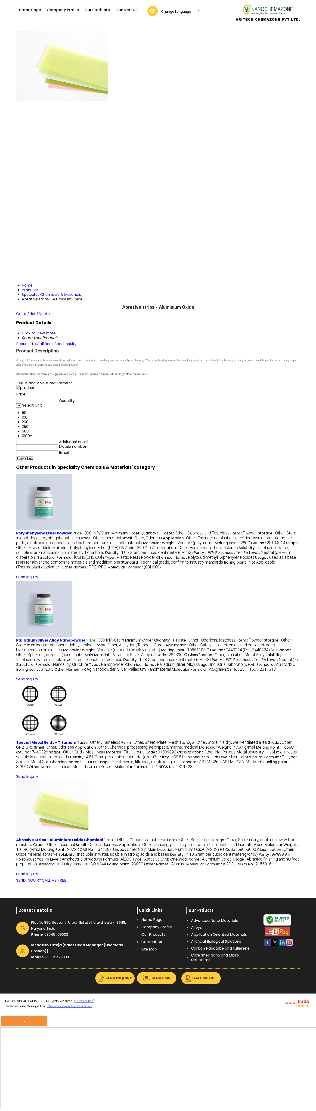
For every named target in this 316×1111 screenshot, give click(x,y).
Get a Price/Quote (33, 313)
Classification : (195, 547)
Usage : (226, 664)
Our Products (97, 9)
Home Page (30, 9)
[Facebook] (267, 945)
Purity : (204, 552)
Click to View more (39, 333)
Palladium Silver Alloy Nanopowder (50, 640)
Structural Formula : (70, 557)
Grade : (100, 538)
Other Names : (84, 567)
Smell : (142, 538)
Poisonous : (228, 552)
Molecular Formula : (134, 567)
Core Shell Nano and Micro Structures (215, 957)
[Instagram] (289, 945)
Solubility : (114, 854)
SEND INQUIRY (28, 880)
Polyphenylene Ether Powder (44, 533)
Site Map (149, 949)
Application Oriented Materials (219, 934)
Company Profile (63, 9)
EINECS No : (247, 669)
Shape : (72, 752)
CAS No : (268, 543)
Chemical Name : (205, 557)
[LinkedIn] (282, 945)
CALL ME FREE (54, 880)
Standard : (172, 562)
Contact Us (126, 9)
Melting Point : (232, 543)
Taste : (195, 533)
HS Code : (135, 547)
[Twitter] (275, 945)
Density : (149, 552)
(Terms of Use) (84, 1001)
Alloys (196, 927)
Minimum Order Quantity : (136, 533)
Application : (136, 747)
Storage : (223, 742)
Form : (243, 533)
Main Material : (80, 547)
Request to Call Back (35, 343)
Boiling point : (34, 669)
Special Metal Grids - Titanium (46, 742)
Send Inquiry (66, 343)
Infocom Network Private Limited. (69, 1006)
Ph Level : (279, 659)
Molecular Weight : (178, 543)
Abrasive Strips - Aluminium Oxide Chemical (59, 840)
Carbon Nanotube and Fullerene (220, 948)
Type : (130, 557)
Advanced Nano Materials (214, 920)
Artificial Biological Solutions (216, 941)
